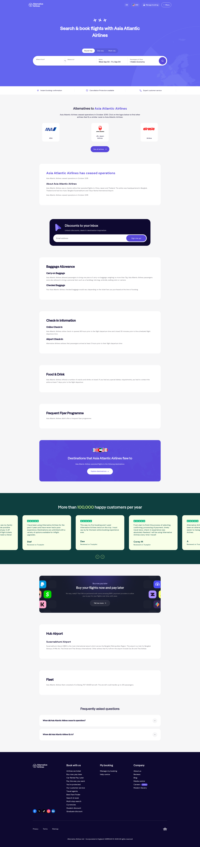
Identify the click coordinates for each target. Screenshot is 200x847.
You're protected (73, 784)
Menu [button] (167, 5)
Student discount (73, 808)
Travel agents (72, 791)
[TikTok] (44, 812)
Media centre (139, 781)
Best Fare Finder (73, 794)
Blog (135, 778)
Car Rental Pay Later (75, 778)
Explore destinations (98, 471)
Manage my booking (108, 771)
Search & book (72, 798)
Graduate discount (74, 811)
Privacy (35, 829)
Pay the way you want (75, 781)
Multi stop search (73, 801)
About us (137, 771)
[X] (39, 812)
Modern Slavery (140, 788)
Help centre (105, 774)
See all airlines (98, 149)
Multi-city (112, 51)
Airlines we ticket (73, 771)
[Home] (36, 5)
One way (100, 51)
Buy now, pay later (74, 774)
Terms (45, 829)
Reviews (137, 774)
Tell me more (99, 603)
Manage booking (152, 5)
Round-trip (88, 51)
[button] (126, 5)
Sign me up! (136, 238)
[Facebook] (35, 812)
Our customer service (75, 788)
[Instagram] (48, 812)
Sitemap (55, 829)
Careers (137, 784)
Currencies (71, 804)
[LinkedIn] (53, 812)
